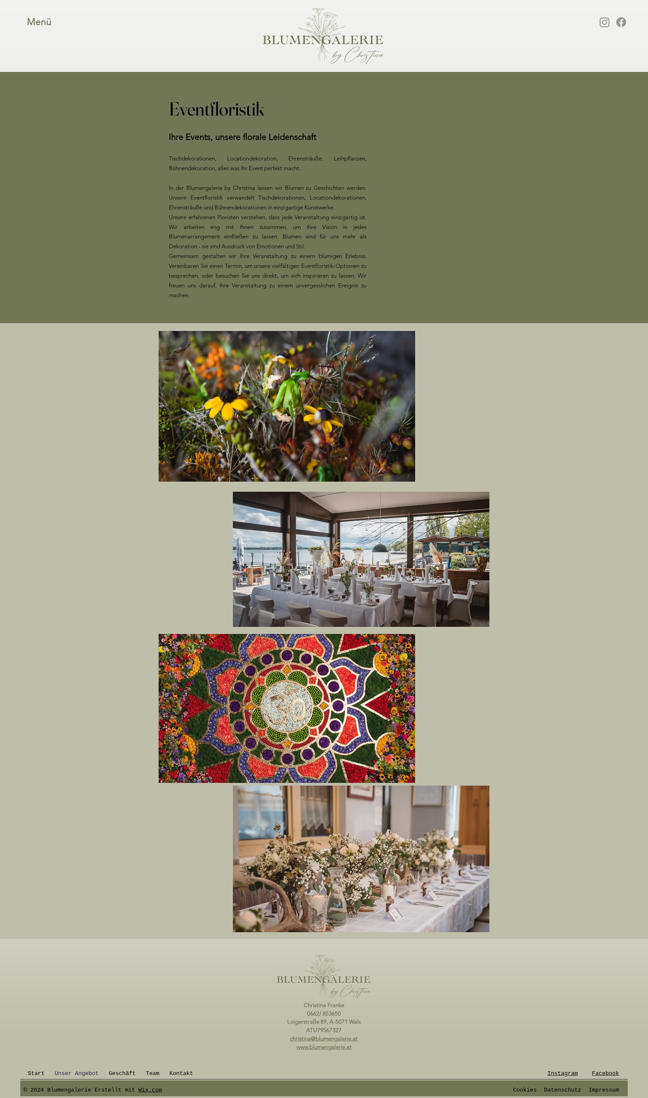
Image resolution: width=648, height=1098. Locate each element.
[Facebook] (621, 22)
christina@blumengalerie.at (324, 1038)
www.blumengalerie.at (324, 1047)
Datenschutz (562, 1090)
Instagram (562, 1073)
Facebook (605, 1073)
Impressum (604, 1090)
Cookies (525, 1090)
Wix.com (150, 1090)
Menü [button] (39, 21)
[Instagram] (604, 22)
